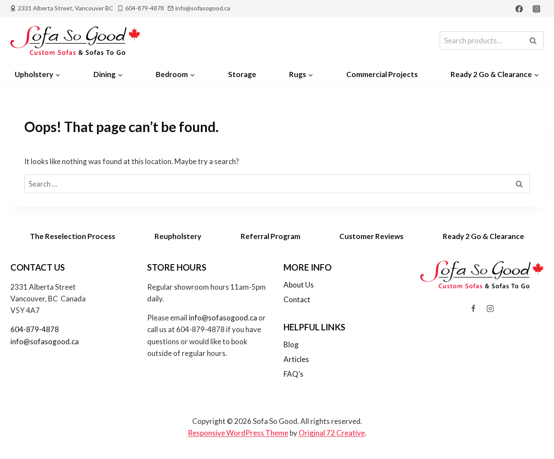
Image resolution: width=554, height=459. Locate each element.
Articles (296, 359)
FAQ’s (293, 373)
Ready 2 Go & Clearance (483, 236)
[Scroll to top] (533, 429)
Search (535, 40)
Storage (242, 74)
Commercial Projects (382, 74)
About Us (298, 284)
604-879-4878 (34, 329)
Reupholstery (178, 236)
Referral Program (270, 236)
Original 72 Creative (332, 432)
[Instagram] (536, 8)
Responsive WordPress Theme (238, 432)
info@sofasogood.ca (44, 341)
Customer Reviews (371, 236)
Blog (291, 344)
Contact (296, 299)
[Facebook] (519, 8)
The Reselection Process (72, 236)
